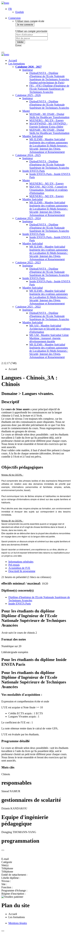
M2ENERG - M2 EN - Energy (46, 196)
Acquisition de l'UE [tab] (19, 567)
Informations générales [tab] (20, 561)
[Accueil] (5, 2)
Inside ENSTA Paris (33, 170)
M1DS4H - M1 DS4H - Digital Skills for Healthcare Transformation (49, 116)
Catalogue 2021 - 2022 (28, 306)
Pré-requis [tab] (14, 564)
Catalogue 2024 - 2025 (28, 155)
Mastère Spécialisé (32, 136)
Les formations (16, 63)
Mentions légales (17, 923)
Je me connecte (25, 24)
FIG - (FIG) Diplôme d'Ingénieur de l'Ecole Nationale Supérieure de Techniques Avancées (49, 88)
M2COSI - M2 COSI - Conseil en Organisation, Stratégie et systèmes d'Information (48, 189)
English (19, 12)
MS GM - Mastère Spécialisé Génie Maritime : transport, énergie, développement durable (49, 338)
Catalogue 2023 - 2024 (28, 218)
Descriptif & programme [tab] (21, 571)
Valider (20, 42)
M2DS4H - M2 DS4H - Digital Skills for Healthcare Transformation (49, 131)
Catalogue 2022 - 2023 (28, 262)
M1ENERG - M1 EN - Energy (46, 120)
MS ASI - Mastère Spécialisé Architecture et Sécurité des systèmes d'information (49, 328)
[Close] (2, 850)
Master (26, 110)
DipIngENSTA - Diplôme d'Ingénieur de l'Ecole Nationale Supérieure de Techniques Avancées (49, 104)
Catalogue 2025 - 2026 (28, 95)
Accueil (12, 60)
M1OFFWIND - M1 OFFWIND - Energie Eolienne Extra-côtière (48, 125)
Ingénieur (27, 69)
